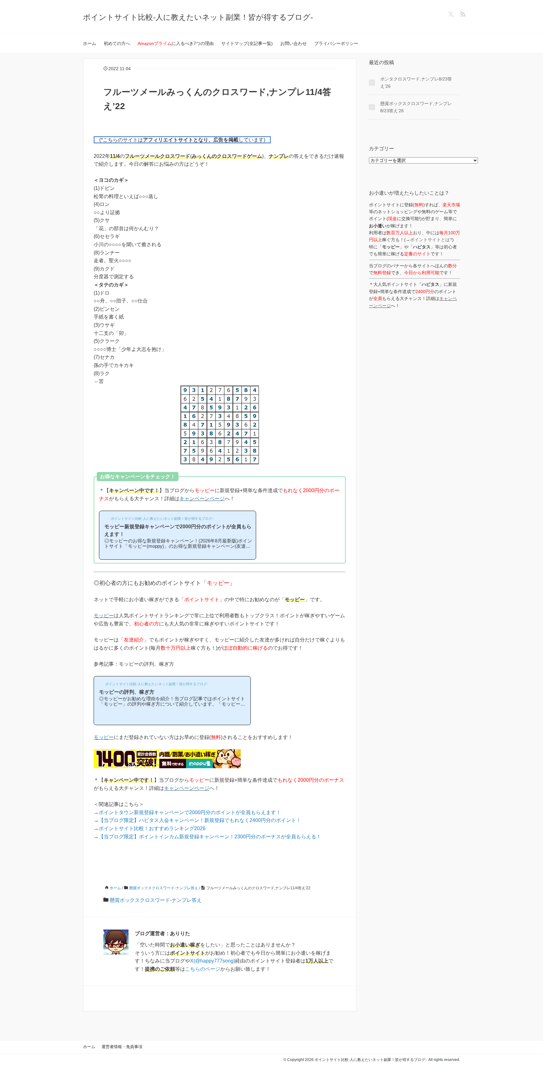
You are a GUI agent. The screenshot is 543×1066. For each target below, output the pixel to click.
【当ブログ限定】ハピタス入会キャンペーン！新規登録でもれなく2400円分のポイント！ (200, 820)
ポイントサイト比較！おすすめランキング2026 (152, 828)
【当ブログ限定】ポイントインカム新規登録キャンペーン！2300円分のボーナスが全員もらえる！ (210, 836)
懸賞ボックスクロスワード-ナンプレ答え (156, 900)
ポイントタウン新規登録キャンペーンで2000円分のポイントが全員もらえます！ (190, 812)
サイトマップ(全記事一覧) (247, 43)
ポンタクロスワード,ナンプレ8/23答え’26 (416, 82)
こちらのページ (202, 969)
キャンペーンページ (202, 498)
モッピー (104, 615)
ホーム (89, 43)
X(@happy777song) (212, 960)
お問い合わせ (293, 43)
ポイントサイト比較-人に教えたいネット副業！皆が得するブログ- (198, 17)
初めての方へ (117, 43)
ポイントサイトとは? (431, 239)
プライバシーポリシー (336, 43)
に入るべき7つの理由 (176, 43)
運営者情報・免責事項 (121, 1046)
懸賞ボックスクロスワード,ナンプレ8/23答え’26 (416, 107)
